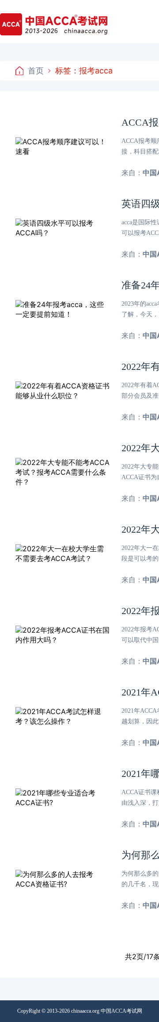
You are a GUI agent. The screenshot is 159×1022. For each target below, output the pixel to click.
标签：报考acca (84, 70)
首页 (36, 70)
